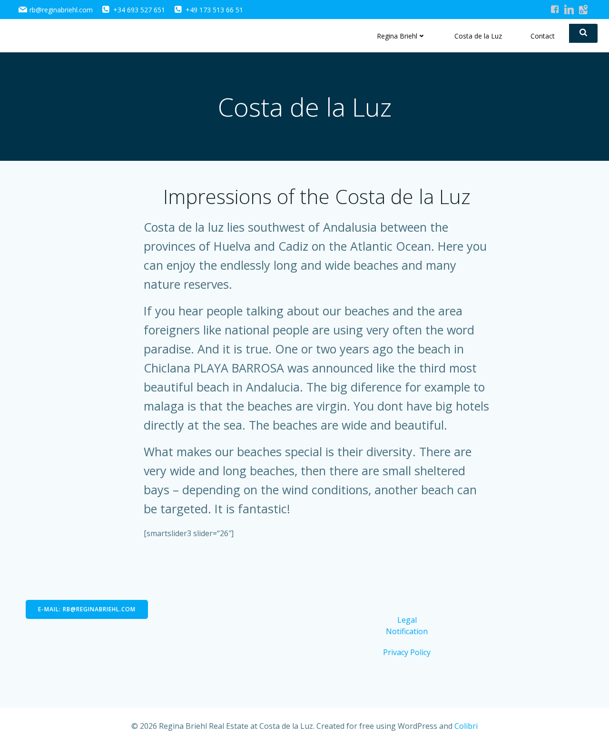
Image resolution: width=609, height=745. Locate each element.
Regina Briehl (397, 35)
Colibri (466, 726)
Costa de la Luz (478, 35)
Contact (542, 35)
